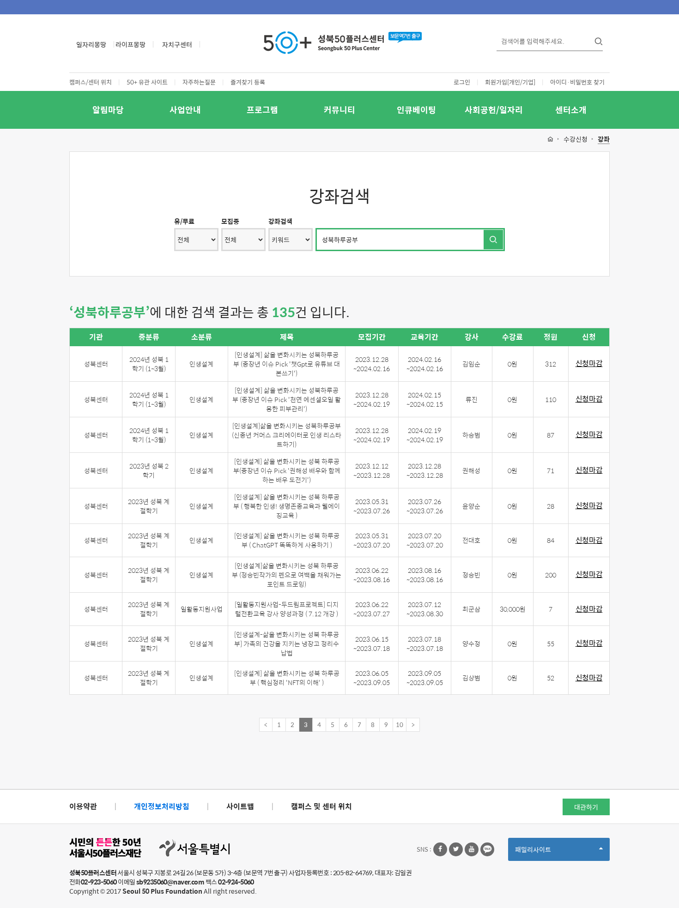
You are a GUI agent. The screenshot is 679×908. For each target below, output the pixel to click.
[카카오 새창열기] (487, 849)
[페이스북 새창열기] (440, 849)
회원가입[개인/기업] (510, 82)
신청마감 (589, 363)
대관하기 (586, 807)
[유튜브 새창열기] (472, 849)
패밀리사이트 (548, 852)
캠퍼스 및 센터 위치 (321, 806)
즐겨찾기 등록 (247, 82)
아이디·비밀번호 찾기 (577, 82)
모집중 (230, 221)
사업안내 (185, 109)
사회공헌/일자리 (494, 109)
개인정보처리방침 (161, 806)
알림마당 (108, 109)
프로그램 (262, 109)
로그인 (462, 82)
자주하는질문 (199, 82)
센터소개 (571, 109)
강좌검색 (280, 221)
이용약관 (83, 806)
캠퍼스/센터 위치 (90, 82)
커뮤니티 (339, 109)
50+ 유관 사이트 (147, 82)
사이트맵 (240, 806)
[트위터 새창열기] (456, 849)
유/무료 (184, 221)
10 (399, 724)
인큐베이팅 (416, 109)
